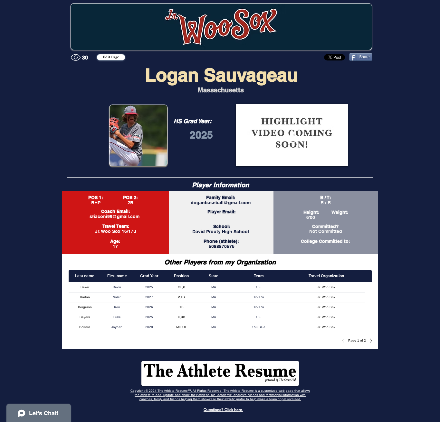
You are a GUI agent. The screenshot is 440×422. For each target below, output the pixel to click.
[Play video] (292, 135)
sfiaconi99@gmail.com (114, 216)
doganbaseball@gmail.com (221, 202)
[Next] (369, 340)
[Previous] (345, 340)
